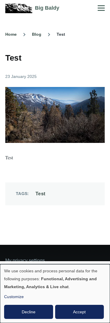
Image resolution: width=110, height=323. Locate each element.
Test (40, 193)
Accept (79, 312)
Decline (28, 312)
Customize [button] (14, 296)
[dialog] (55, 293)
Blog (36, 34)
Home (11, 34)
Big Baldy (47, 8)
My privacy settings (25, 260)
